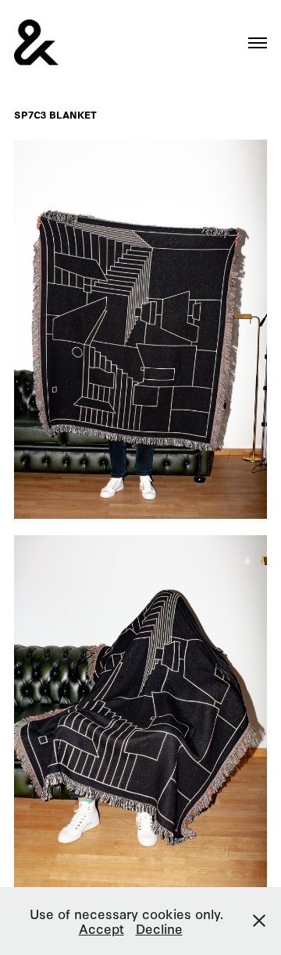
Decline (159, 928)
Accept (101, 928)
